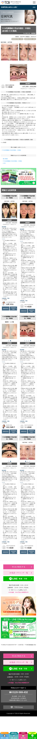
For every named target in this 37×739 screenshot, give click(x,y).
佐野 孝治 (10, 304)
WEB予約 (23, 738)
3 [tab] (28, 340)
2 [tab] (10, 340)
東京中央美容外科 (10, 85)
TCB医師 (9, 87)
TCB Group (18, 707)
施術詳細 (5, 308)
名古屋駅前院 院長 (10, 302)
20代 (4, 163)
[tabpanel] (27, 209)
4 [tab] (30, 340)
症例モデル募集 (4, 738)
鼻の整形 (5, 158)
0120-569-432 (20, 692)
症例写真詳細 (13, 308)
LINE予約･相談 (32, 738)
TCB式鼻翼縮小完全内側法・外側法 (11, 150)
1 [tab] (8, 340)
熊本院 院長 (9, 425)
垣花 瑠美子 (10, 427)
